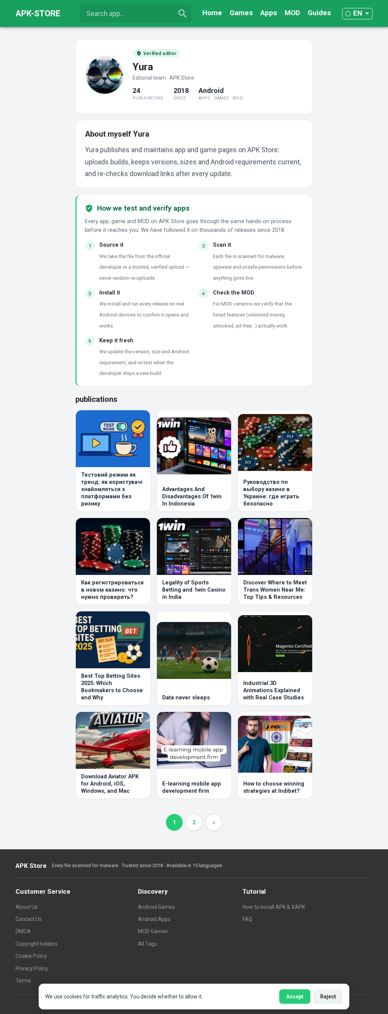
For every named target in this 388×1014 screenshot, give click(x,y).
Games (241, 12)
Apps (268, 12)
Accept (295, 997)
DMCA (23, 931)
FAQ (247, 919)
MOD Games (153, 931)
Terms (23, 981)
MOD (292, 12)
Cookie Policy (31, 956)
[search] (183, 14)
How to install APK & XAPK (273, 907)
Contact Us (29, 919)
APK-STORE (38, 13)
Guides (319, 12)
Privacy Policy (32, 968)
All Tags (147, 944)
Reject (328, 997)
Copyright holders (37, 944)
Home (212, 12)
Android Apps (154, 919)
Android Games (156, 907)
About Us (27, 907)
